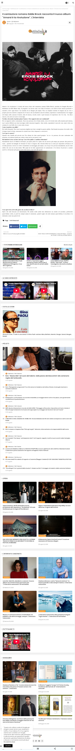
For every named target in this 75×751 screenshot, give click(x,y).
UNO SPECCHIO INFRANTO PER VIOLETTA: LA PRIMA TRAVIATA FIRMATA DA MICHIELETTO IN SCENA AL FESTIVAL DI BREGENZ (19, 541)
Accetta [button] (8, 746)
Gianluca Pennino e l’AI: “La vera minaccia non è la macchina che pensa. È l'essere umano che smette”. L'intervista (19, 686)
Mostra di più (68, 245)
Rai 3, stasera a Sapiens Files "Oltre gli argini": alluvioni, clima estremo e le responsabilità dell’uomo (37, 429)
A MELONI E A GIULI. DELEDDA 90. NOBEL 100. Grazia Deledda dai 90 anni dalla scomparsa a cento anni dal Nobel (38, 419)
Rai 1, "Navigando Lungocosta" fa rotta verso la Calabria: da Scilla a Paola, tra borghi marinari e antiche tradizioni (36, 388)
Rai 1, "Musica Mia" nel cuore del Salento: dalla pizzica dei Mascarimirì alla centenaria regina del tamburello (37, 377)
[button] (73, 3)
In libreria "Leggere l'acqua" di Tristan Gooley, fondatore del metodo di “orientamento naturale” (53, 686)
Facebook (15, 226)
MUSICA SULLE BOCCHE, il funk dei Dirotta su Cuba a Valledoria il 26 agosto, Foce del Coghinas (12, 263)
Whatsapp (33, 226)
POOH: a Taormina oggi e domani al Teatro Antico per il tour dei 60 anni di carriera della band (37, 263)
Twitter (24, 226)
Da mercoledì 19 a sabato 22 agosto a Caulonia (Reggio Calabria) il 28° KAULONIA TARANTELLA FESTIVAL (38, 459)
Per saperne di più (9, 742)
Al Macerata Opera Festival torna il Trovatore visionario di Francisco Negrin (53, 540)
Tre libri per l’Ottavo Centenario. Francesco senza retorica (55, 719)
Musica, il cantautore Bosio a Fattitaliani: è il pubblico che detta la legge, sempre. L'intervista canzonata (19, 616)
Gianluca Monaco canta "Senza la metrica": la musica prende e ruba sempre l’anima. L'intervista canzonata (55, 582)
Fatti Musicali (14, 9)
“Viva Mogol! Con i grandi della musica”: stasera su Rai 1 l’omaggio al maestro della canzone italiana (38, 468)
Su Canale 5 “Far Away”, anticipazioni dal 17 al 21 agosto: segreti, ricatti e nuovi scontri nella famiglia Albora (37, 439)
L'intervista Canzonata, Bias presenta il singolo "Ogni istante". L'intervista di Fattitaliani (54, 615)
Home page (6, 9)
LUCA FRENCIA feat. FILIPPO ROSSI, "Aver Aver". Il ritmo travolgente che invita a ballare (61, 262)
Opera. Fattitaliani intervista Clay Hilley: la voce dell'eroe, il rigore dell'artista (54, 506)
